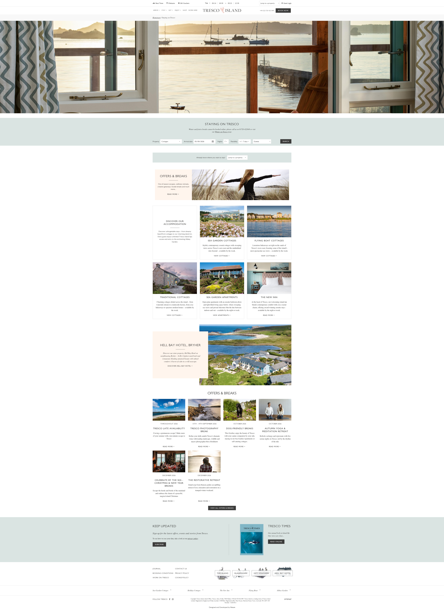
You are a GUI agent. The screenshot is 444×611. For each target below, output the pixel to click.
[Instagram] (173, 599)
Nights (219, 141)
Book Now (283, 10)
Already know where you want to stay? (210, 157)
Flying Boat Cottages (269, 240)
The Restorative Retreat (204, 480)
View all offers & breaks (222, 508)
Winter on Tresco (221, 131)
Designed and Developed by (222, 607)
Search (286, 141)
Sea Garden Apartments (222, 297)
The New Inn (269, 297)
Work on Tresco (161, 577)
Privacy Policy (182, 573)
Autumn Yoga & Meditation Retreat (275, 430)
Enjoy (177, 10)
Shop (185, 10)
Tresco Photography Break (204, 430)
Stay (163, 10)
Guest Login (287, 3)
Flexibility (234, 141)
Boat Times (159, 3)
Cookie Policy (182, 577)
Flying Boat (253, 590)
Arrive (155, 10)
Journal (157, 569)
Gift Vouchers (184, 3)
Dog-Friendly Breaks (239, 428)
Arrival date (188, 141)
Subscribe (159, 544)
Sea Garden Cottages (222, 240)
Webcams (171, 3)
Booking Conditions (163, 573)
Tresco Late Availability (169, 428)
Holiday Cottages (194, 590)
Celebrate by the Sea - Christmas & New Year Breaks (168, 483)
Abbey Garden (282, 590)
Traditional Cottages (175, 297)
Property (156, 141)
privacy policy (193, 538)
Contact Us (181, 569)
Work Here (192, 10)
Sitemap (287, 599)
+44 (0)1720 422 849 (267, 10)
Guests (256, 141)
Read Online (276, 542)
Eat (170, 10)
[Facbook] (169, 599)
